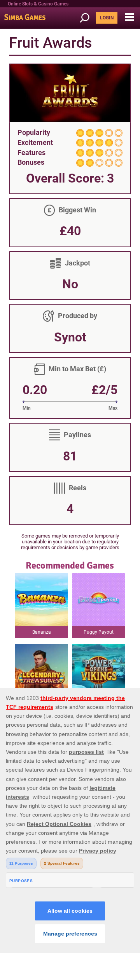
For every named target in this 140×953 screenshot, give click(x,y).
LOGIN (107, 18)
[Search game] (87, 18)
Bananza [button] (41, 632)
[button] (129, 17)
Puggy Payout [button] (99, 632)
